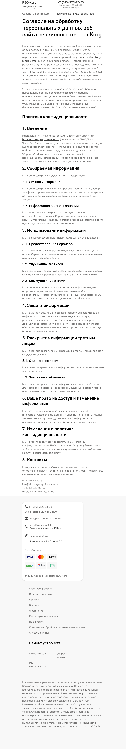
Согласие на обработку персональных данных (57, 627)
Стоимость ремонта (40, 588)
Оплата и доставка (40, 594)
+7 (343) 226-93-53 (71, 2)
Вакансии (35, 605)
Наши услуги (37, 621)
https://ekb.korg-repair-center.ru (40, 139)
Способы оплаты (39, 632)
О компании (36, 610)
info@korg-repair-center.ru (45, 518)
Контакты (35, 599)
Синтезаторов (37, 653)
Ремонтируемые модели (43, 616)
